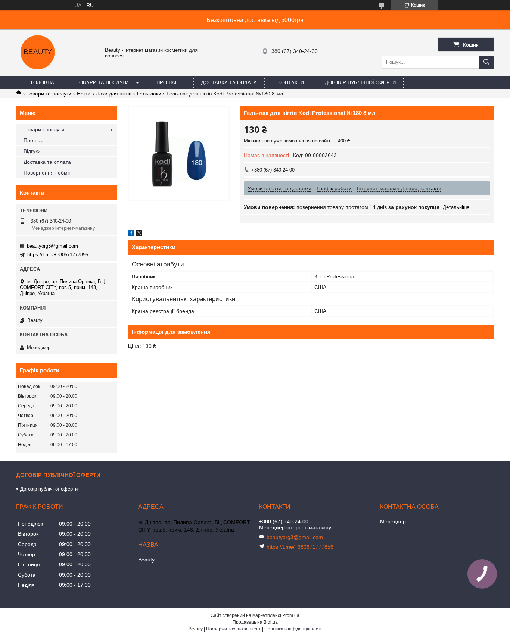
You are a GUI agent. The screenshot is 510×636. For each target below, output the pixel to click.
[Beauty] (38, 73)
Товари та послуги (102, 82)
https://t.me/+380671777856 (57, 254)
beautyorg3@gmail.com (52, 246)
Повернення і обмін (48, 173)
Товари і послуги (44, 129)
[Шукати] (486, 62)
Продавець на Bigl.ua (255, 622)
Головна (42, 82)
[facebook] (131, 234)
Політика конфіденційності (292, 629)
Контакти (291, 82)
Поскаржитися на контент (233, 629)
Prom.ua (290, 615)
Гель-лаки (149, 94)
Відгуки (32, 151)
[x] (139, 234)
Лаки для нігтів (113, 94)
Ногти (84, 94)
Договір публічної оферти (360, 82)
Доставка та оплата (229, 82)
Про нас (167, 82)
